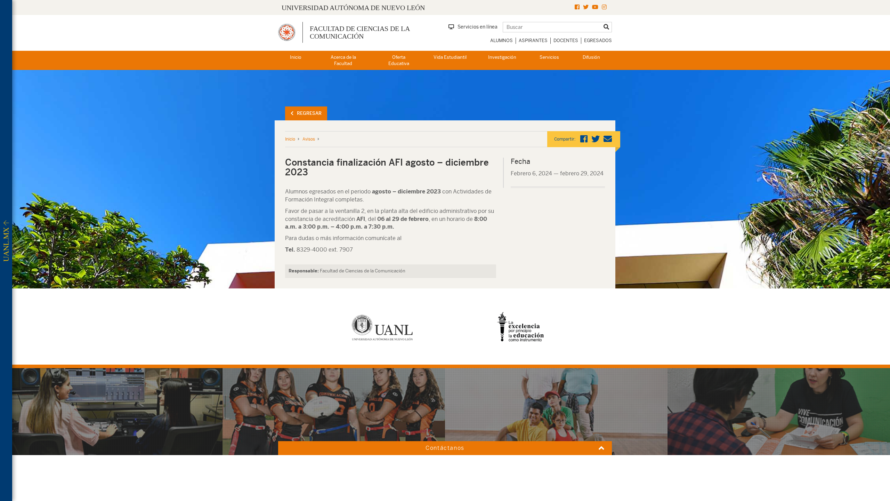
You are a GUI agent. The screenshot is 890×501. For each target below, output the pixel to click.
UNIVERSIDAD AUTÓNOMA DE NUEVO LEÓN (353, 7)
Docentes (565, 40)
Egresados (598, 40)
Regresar (309, 113)
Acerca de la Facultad (343, 60)
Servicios (549, 57)
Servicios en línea (477, 27)
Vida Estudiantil (450, 57)
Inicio (295, 57)
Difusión (591, 57)
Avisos (308, 139)
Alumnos (501, 40)
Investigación (502, 57)
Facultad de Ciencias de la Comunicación (360, 32)
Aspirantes (533, 40)
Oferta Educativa (398, 60)
